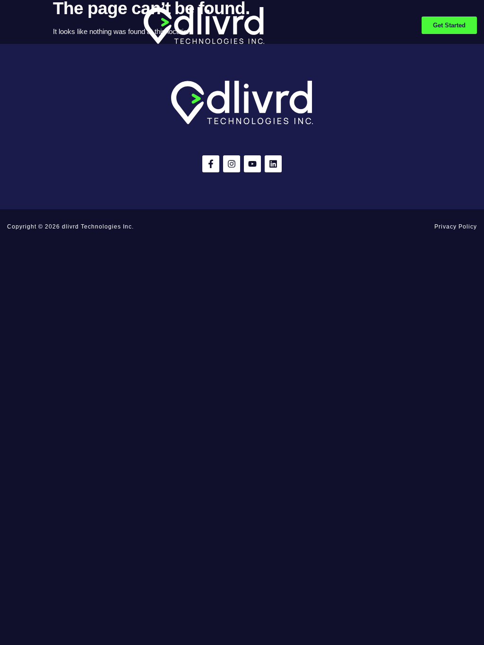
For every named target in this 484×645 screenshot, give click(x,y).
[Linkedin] (273, 163)
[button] (10, 25)
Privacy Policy (455, 226)
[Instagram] (231, 163)
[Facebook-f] (210, 163)
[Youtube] (252, 163)
